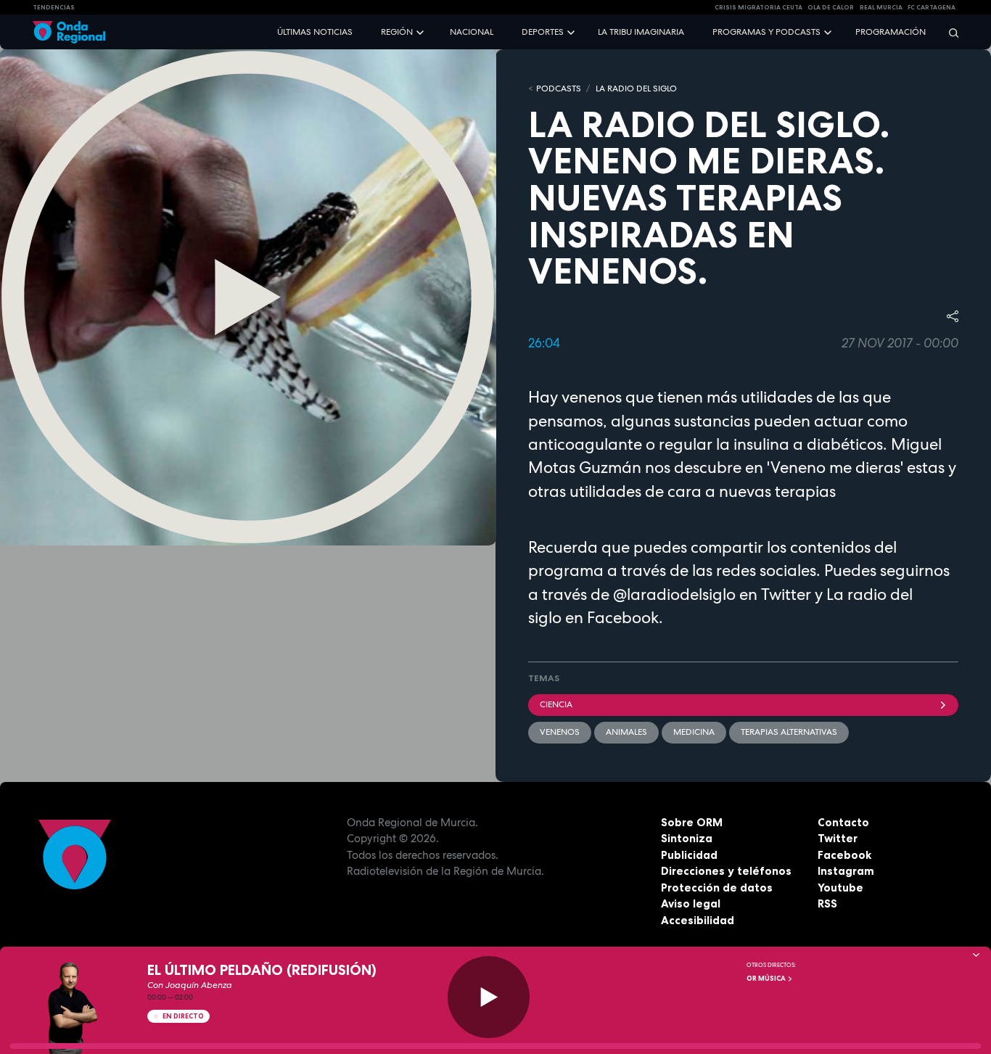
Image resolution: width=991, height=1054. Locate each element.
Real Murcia (881, 7)
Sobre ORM (692, 822)
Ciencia (556, 704)
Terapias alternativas (789, 732)
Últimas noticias (315, 32)
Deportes (543, 32)
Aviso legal (690, 903)
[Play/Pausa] (489, 997)
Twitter (838, 838)
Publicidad (689, 855)
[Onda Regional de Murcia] (69, 32)
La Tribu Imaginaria (641, 32)
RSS (827, 903)
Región (397, 32)
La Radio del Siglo (636, 88)
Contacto (843, 822)
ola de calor (830, 7)
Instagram (846, 871)
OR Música (767, 978)
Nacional (471, 32)
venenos (560, 732)
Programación (890, 32)
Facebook (844, 855)
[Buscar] (948, 32)
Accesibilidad (697, 920)
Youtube (840, 887)
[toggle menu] (421, 31)
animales (626, 732)
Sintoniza (686, 838)
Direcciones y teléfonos (726, 871)
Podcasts (558, 88)
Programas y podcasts (766, 32)
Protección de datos (717, 887)
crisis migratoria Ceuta (758, 7)
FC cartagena (931, 7)
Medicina (694, 732)
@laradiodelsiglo (672, 594)
